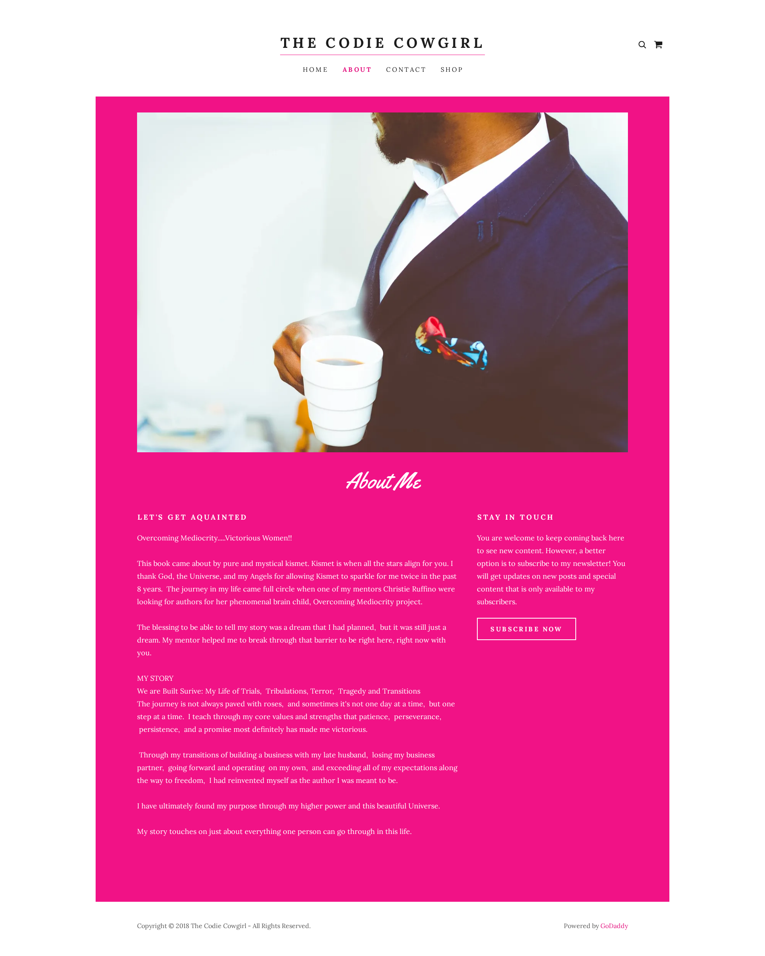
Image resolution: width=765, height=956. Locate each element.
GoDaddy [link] (614, 926)
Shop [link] (452, 69)
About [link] (357, 69)
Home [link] (315, 69)
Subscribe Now (526, 629)
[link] (382, 45)
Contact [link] (406, 69)
